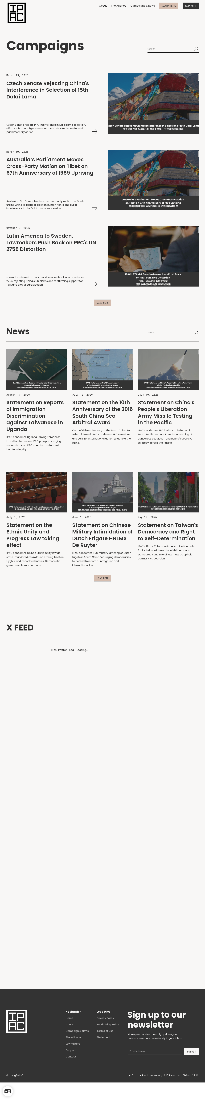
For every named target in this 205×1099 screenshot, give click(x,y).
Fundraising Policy (108, 1024)
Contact (71, 1056)
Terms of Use (105, 1031)
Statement (104, 1037)
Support (71, 1050)
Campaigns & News (143, 6)
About (103, 6)
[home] (16, 13)
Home (69, 1018)
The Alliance (118, 6)
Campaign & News (77, 1031)
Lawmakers (73, 1044)
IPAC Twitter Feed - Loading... (69, 650)
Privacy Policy (105, 1018)
